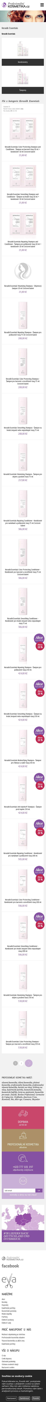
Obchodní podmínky (8, 1361)
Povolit (36, 1398)
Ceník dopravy (6, 1358)
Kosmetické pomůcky (9, 1311)
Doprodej (5, 1305)
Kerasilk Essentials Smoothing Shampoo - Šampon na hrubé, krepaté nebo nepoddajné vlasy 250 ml (23, 702)
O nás (4, 1355)
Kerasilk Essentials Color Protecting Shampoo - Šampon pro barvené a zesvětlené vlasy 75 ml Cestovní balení (23, 368)
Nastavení (11, 1398)
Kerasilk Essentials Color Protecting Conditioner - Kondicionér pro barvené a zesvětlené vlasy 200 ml (23, 888)
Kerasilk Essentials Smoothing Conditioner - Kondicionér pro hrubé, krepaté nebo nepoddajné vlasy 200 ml (23, 936)
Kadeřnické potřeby (8, 1308)
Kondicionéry (23, 52)
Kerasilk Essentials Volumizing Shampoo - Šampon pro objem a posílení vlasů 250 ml (23, 984)
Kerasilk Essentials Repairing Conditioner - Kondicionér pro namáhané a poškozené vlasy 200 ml (23, 842)
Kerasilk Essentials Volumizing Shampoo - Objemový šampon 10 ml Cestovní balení (23, 277)
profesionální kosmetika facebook (10, 1265)
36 (16, 111)
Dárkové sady (6, 1322)
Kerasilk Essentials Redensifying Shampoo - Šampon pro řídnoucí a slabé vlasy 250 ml (23, 749)
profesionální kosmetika (16, 1259)
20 (11, 111)
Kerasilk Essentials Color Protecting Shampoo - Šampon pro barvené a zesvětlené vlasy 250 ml (23, 1030)
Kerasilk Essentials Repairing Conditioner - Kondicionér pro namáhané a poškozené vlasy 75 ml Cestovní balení (23, 510)
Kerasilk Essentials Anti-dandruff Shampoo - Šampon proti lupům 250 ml (23, 795)
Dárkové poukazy (8, 1319)
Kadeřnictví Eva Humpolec (9, 1280)
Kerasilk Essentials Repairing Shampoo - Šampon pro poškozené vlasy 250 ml (23, 656)
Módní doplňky (7, 1314)
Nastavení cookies (8, 1367)
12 (13, 111)
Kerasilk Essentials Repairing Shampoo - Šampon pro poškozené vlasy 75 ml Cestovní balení (23, 321)
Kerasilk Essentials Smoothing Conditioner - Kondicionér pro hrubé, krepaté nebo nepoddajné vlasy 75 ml (23, 608)
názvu (9, 109)
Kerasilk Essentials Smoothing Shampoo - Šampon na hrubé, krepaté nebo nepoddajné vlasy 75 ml (23, 416)
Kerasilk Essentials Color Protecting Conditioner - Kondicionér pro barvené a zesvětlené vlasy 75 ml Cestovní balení (23, 559)
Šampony (23, 80)
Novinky (4, 1302)
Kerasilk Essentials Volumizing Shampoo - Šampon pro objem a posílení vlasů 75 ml (23, 463)
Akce (3, 1299)
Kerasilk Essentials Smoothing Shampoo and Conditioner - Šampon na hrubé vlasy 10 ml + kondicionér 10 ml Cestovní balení (23, 185)
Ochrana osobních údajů (10, 1364)
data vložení (16, 109)
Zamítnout (24, 1398)
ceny (22, 109)
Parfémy (5, 1317)
